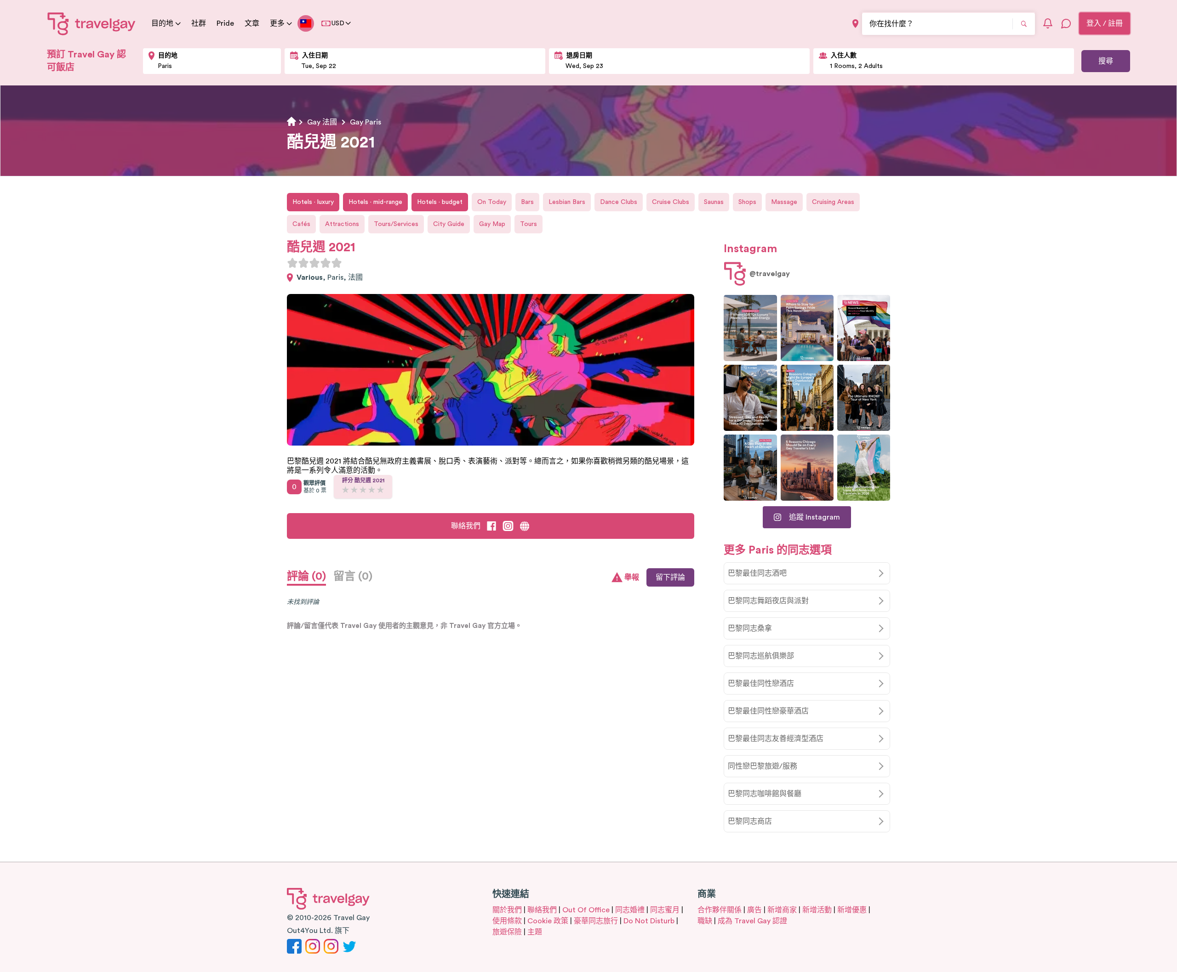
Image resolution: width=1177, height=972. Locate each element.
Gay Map (492, 224)
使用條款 (507, 921)
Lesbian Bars (567, 202)
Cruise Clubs (670, 202)
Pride (225, 23)
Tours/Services (396, 224)
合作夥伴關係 (719, 910)
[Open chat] (1066, 23)
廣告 (754, 910)
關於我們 (507, 910)
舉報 (631, 577)
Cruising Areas (833, 202)
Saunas (714, 202)
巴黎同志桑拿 (750, 628)
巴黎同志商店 (750, 821)
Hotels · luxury (313, 202)
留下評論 (670, 577)
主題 (534, 932)
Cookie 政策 (547, 921)
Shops (747, 202)
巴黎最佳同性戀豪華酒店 (768, 711)
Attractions (342, 224)
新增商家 (782, 910)
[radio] (292, 262)
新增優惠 (852, 910)
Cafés (301, 224)
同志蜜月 (665, 910)
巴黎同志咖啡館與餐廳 (764, 793)
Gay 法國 (322, 122)
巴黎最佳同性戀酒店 (761, 683)
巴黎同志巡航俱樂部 (761, 656)
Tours (528, 224)
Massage (784, 202)
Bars (527, 202)
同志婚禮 (630, 910)
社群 (198, 23)
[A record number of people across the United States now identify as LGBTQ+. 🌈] (863, 328)
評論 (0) (306, 576)
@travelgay (769, 273)
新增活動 (817, 910)
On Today (491, 202)
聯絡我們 (465, 526)
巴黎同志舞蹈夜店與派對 (768, 601)
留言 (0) (352, 576)
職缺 (704, 921)
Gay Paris (365, 122)
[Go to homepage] (92, 23)
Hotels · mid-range (375, 202)
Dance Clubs (618, 202)
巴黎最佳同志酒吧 (757, 573)
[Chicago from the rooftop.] (750, 468)
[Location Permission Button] (855, 23)
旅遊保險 (507, 932)
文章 (252, 23)
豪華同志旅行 (596, 921)
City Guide (448, 224)
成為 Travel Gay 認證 (752, 921)
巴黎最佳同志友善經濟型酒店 (775, 738)
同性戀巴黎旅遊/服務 (762, 766)
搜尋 (1105, 61)
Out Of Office (586, 910)
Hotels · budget (440, 202)
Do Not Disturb (648, 921)
